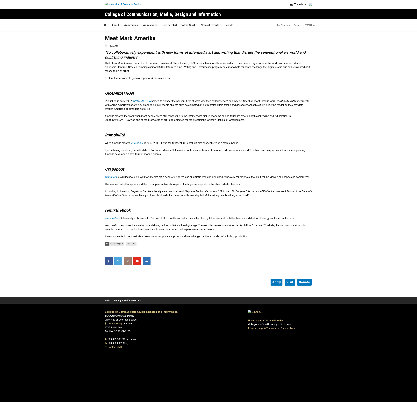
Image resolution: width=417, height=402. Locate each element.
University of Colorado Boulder (265, 320)
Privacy (252, 328)
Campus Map (288, 328)
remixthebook (113, 218)
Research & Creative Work (179, 25)
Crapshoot (111, 177)
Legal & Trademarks (268, 328)
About (115, 25)
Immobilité (137, 143)
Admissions (150, 25)
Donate (297, 25)
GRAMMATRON (142, 101)
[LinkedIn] (147, 261)
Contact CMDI (115, 347)
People (228, 25)
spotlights (131, 243)
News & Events (210, 25)
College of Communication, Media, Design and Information (163, 14)
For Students (283, 25)
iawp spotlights (116, 243)
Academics (131, 25)
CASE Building (114, 323)
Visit (107, 300)
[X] (118, 261)
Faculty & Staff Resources (127, 300)
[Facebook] (109, 261)
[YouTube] (137, 261)
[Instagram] (128, 261)
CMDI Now (310, 25)
